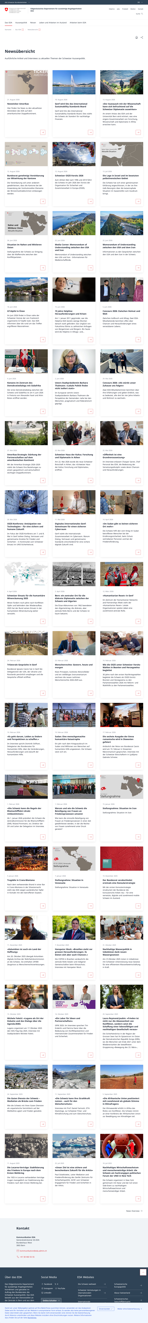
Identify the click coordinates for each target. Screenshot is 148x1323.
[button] (8, 22)
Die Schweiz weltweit (87, 1284)
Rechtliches (32, 1318)
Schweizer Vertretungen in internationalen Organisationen (89, 1293)
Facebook (48, 1284)
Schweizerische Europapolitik (120, 1285)
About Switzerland (122, 1293)
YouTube (61, 1288)
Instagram (48, 1288)
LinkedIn (47, 1292)
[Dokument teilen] (141, 37)
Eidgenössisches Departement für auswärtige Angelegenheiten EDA (56, 10)
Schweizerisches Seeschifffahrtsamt (122, 1300)
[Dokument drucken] (136, 37)
